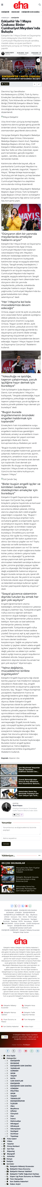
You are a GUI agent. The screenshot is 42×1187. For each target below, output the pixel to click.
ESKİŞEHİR (5, 12)
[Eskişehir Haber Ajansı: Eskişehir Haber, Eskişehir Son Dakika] (21, 4)
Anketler (11, 1156)
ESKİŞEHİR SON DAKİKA (30, 12)
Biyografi (11, 1154)
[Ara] (40, 5)
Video (9, 1141)
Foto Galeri (12, 1139)
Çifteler (6, 917)
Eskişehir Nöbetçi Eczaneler (30, 930)
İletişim (10, 926)
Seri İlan (10, 1149)
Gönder (6, 844)
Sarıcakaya (28, 921)
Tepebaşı (14, 921)
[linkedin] (37, 1051)
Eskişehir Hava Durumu (28, 1007)
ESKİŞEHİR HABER (11, 910)
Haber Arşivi (28, 1026)
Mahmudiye (32, 917)
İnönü (25, 917)
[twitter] (13, 1051)
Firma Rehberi (13, 1146)
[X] (15, 906)
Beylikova (33, 915)
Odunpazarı (25, 919)
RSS (5, 1037)
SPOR (12, 1073)
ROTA (21, 921)
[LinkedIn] (22, 906)
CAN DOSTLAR (16, 1081)
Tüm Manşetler (29, 1019)
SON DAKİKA (8, 923)
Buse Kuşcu (17, 805)
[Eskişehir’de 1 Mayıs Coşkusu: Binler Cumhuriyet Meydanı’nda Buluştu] (21, 69)
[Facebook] (12, 906)
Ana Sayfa (11, 1056)
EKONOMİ (15, 12)
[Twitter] (18, 814)
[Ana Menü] (2, 5)
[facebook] (7, 1051)
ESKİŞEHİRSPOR (29, 912)
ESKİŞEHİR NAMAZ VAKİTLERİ (21, 928)
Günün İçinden (19, 923)
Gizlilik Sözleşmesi (32, 923)
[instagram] (19, 1051)
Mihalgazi (7, 919)
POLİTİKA (14, 1091)
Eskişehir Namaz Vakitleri (8, 1014)
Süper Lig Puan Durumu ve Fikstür (25, 1176)
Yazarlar (10, 1144)
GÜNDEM (18, 912)
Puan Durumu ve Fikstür (8, 1021)
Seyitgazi (34, 919)
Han (19, 917)
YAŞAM (35, 921)
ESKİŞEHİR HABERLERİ (10, 930)
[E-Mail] (14, 814)
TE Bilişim (26, 1045)
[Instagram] (21, 814)
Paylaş (6, 84)
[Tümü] (39, 855)
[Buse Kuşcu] (6, 807)
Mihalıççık (16, 919)
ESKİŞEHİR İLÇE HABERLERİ (14, 915)
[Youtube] (26, 906)
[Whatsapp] (30, 906)
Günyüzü (14, 917)
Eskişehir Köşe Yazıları (21, 932)
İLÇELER (14, 1103)
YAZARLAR (15, 1068)
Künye (9, 1159)
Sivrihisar (6, 921)
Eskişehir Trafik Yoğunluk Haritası (28, 1014)
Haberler (5, 18)
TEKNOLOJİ (15, 1098)
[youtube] (25, 1051)
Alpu (27, 915)
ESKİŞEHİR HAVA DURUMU (24, 926)
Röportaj (11, 1151)
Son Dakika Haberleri (11, 1026)
